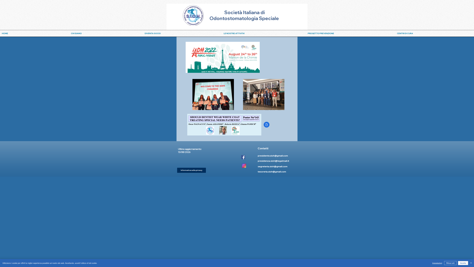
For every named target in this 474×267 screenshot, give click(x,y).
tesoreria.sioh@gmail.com (272, 171)
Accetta (463, 263)
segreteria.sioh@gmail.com (272, 166)
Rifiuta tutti (450, 263)
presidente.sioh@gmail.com (273, 155)
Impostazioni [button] (437, 263)
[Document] (266, 125)
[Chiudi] (471, 263)
